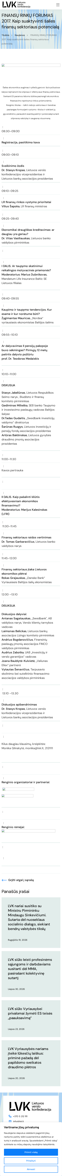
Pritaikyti (31, 1160)
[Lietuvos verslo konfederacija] (16, 5)
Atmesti (31, 1169)
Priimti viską (31, 1152)
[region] (31, 1149)
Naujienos (20, 35)
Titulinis (5, 35)
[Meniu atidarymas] (57, 5)
